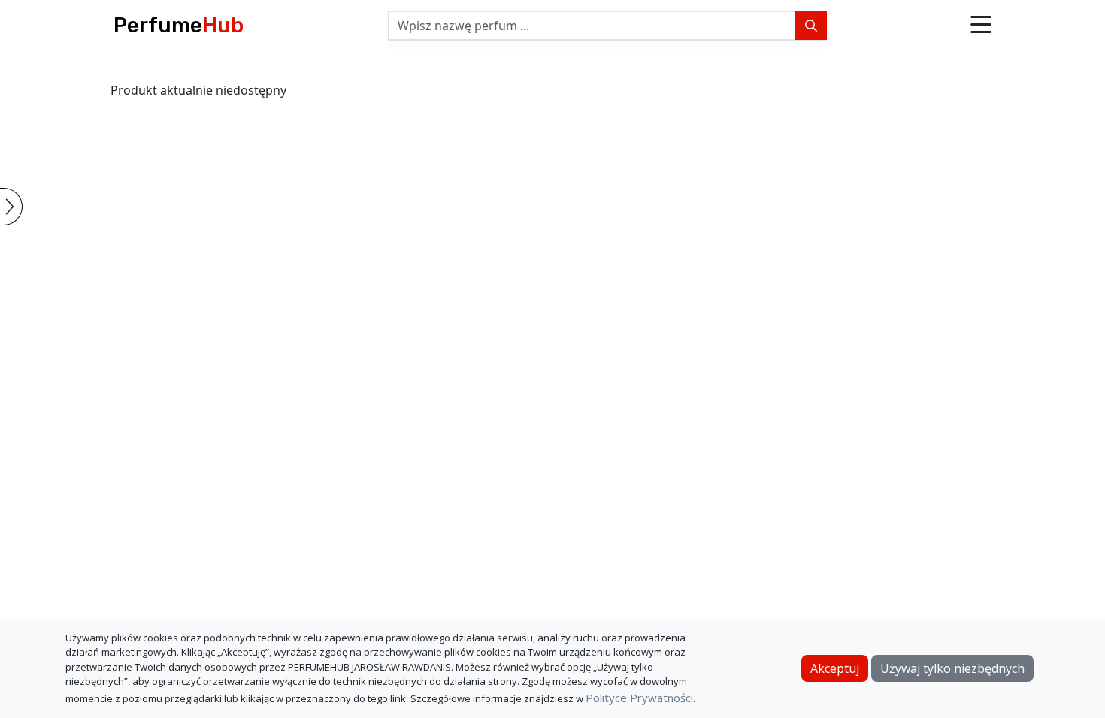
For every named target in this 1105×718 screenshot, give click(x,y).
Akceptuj (834, 668)
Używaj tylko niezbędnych (952, 668)
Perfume (179, 25)
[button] (980, 25)
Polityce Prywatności (639, 697)
